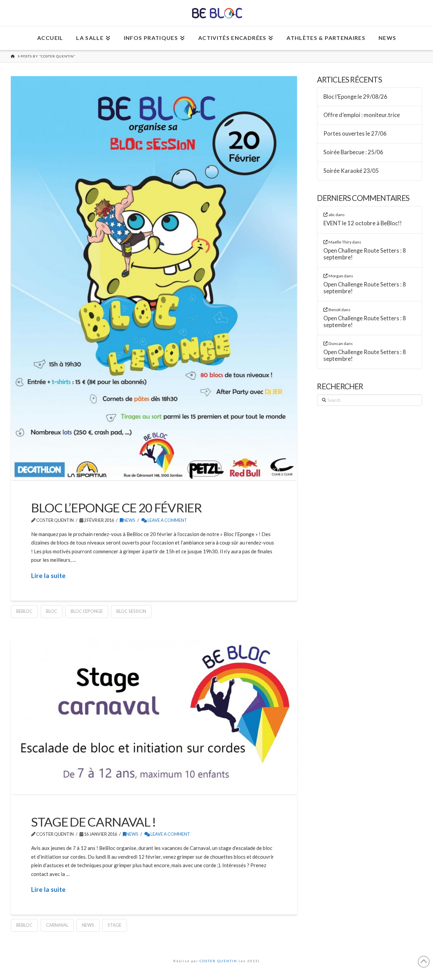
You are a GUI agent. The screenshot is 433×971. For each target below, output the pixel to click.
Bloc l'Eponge (87, 611)
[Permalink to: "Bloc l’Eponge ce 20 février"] (154, 278)
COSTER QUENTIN (218, 961)
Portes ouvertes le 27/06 (355, 134)
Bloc (51, 611)
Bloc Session (131, 611)
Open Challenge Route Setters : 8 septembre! (364, 254)
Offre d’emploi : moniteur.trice (361, 115)
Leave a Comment (167, 520)
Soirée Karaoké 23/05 (351, 171)
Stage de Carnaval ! (93, 821)
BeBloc (24, 611)
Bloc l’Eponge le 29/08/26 (355, 97)
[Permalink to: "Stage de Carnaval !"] (154, 716)
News (129, 520)
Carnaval (57, 925)
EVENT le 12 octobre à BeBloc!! (362, 223)
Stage (114, 925)
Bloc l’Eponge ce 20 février (116, 507)
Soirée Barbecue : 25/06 (353, 152)
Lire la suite (48, 575)
